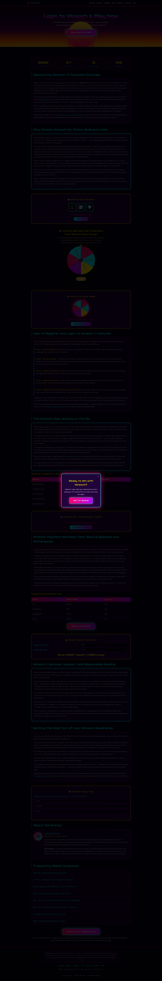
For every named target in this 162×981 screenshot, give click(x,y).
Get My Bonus (81, 500)
